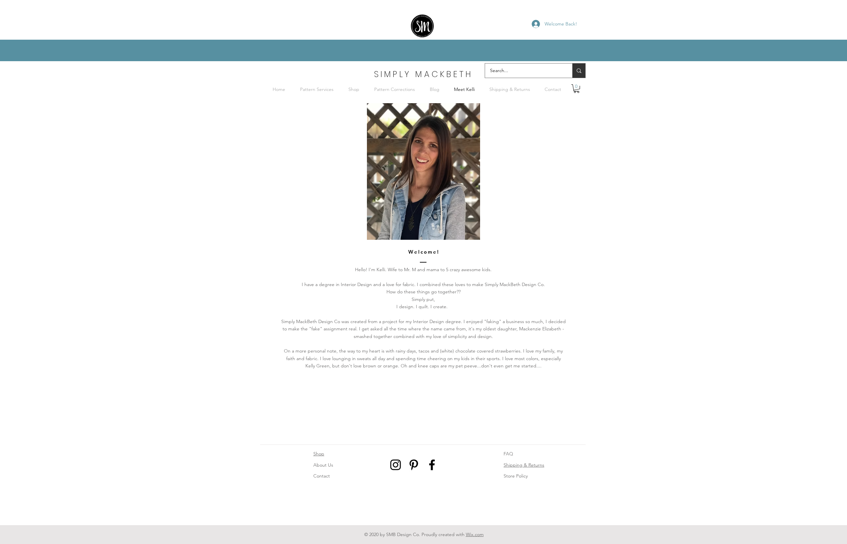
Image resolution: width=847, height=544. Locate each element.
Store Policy (516, 476)
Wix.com (475, 534)
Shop (318, 454)
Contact (321, 476)
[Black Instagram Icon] (395, 465)
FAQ (508, 454)
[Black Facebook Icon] (432, 465)
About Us (323, 465)
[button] (576, 88)
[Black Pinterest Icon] (414, 465)
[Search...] (578, 70)
